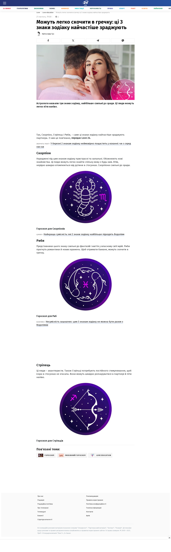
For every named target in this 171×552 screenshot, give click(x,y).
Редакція (40, 500)
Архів (88, 516)
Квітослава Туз (48, 34)
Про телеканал (42, 508)
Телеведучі (41, 512)
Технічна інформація (93, 508)
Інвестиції (79, 8)
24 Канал (7, 8)
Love (38, 12)
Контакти (89, 512)
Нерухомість (95, 8)
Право (110, 8)
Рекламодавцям (92, 496)
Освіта (144, 8)
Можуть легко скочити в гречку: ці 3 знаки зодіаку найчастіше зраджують (83, 12)
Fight (133, 8)
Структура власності (44, 519)
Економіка (38, 8)
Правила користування (94, 500)
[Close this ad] (169, 537)
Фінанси (65, 8)
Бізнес (52, 8)
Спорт (122, 8)
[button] (48, 40)
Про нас (40, 496)
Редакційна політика (45, 504)
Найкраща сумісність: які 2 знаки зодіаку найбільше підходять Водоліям (84, 234)
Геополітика (22, 8)
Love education (48, 12)
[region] (85, 546)
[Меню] (4, 3)
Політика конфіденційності (96, 504)
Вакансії (40, 516)
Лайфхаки (158, 8)
